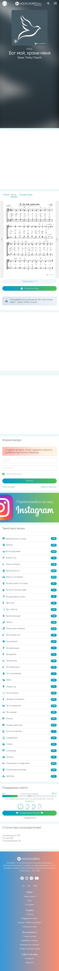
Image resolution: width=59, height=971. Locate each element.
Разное (30, 718)
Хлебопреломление (30, 770)
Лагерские (30, 661)
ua (23, 886)
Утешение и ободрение (31, 763)
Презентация (25, 195)
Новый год (30, 687)
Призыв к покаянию (30, 699)
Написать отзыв (30, 927)
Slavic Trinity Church (29, 57)
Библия (30, 545)
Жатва (30, 622)
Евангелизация (30, 616)
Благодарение (31, 551)
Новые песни (29, 896)
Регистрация (8, 487)
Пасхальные (30, 693)
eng (35, 886)
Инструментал (30, 635)
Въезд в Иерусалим (30, 597)
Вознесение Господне (30, 583)
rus (28, 886)
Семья (30, 744)
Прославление (30, 706)
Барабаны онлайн (29, 941)
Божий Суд (30, 558)
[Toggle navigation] (55, 3)
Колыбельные (30, 648)
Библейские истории (30, 539)
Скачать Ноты (31, 288)
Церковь (30, 776)
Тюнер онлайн (29, 936)
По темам (29, 905)
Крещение (30, 654)
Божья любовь (30, 564)
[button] (2, 239)
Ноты (29, 901)
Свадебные (30, 738)
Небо (30, 680)
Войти (29, 481)
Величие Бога (30, 571)
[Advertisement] (29, 96)
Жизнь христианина (30, 628)
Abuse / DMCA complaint (29, 923)
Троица (30, 757)
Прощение (30, 712)
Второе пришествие (30, 590)
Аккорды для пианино (29, 945)
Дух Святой (30, 609)
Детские (30, 603)
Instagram (29, 958)
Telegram (29, 963)
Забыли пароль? (49, 487)
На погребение (30, 673)
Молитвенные (30, 667)
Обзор (6, 195)
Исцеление (30, 641)
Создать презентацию (29, 949)
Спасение (30, 751)
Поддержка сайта (29, 918)
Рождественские (31, 725)
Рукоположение (30, 731)
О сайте (29, 914)
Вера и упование (31, 577)
